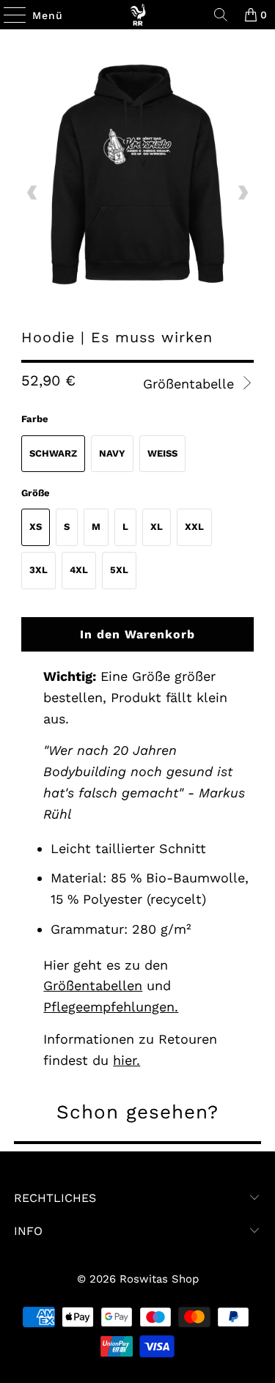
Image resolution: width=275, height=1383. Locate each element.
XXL (194, 526)
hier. (126, 1060)
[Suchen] (221, 14)
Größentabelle (190, 383)
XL (156, 526)
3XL (38, 569)
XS (35, 526)
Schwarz (53, 453)
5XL (119, 569)
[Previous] (32, 193)
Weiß (162, 453)
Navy (112, 453)
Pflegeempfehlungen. (110, 1006)
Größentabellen (92, 985)
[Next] (242, 193)
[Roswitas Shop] (138, 14)
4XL (79, 569)
